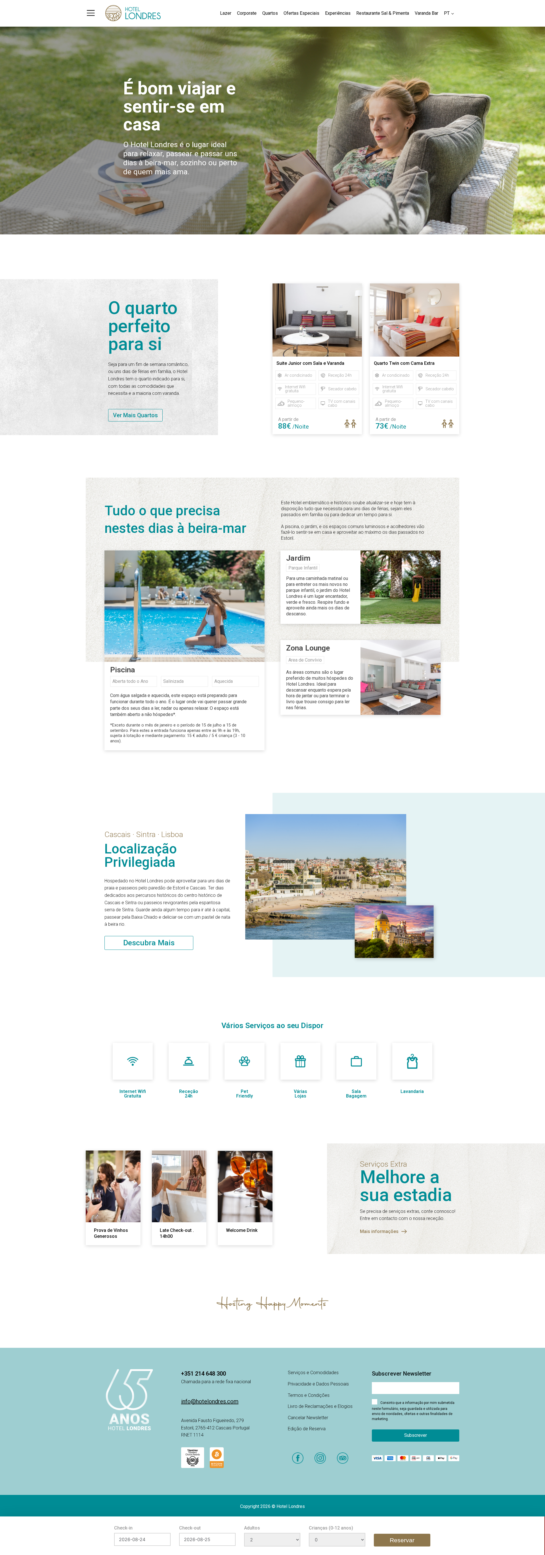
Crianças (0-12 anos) (331, 1528)
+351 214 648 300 (203, 1373)
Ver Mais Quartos (135, 415)
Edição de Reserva (307, 1428)
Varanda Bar (426, 13)
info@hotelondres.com (209, 1401)
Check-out (190, 1528)
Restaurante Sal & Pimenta (382, 13)
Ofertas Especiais (301, 13)
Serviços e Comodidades (313, 1372)
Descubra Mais (149, 942)
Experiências (338, 13)
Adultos (252, 1528)
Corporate (247, 13)
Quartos (270, 13)
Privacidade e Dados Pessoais (318, 1384)
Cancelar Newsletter (308, 1417)
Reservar (402, 1540)
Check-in (123, 1528)
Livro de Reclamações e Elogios (320, 1406)
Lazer (225, 13)
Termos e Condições (309, 1395)
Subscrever (415, 1435)
